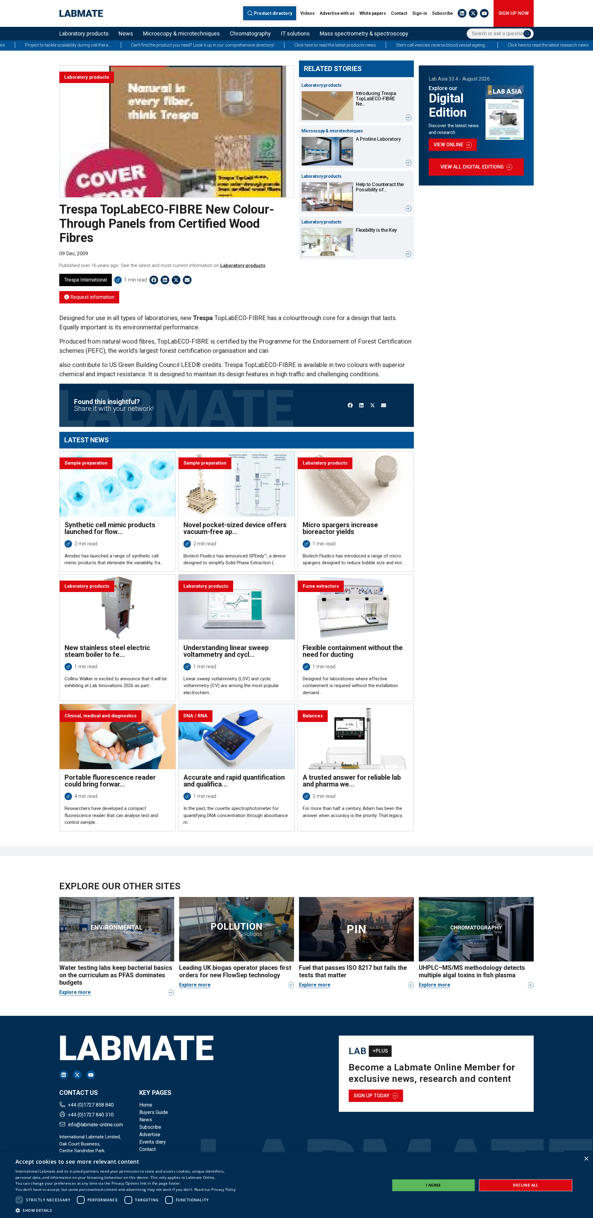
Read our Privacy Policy (215, 1189)
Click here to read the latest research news (485, 45)
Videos (307, 13)
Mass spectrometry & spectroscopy (364, 33)
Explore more (75, 992)
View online (448, 145)
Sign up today (371, 1096)
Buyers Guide (153, 1112)
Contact (399, 13)
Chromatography (250, 33)
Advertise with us (337, 13)
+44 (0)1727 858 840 (91, 1105)
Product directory (273, 13)
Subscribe (442, 13)
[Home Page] (81, 13)
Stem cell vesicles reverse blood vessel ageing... (379, 45)
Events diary (152, 1142)
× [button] (586, 1159)
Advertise (149, 1134)
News (126, 33)
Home (145, 1105)
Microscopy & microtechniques (181, 33)
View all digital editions (472, 167)
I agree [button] (433, 1185)
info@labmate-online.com (95, 1125)
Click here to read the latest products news (272, 45)
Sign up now (513, 13)
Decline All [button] (525, 1185)
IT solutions (295, 33)
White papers (373, 13)
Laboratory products (84, 33)
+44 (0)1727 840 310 (91, 1115)
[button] (125, 1210)
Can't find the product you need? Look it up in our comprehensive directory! (139, 45)
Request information (91, 297)
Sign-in (419, 13)
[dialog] (296, 1185)
